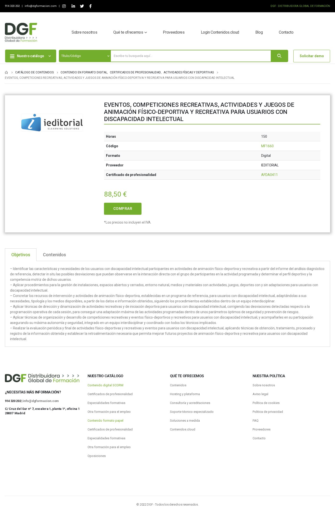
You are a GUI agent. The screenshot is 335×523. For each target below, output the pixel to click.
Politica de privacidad (268, 412)
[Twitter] (82, 6)
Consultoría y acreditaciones (190, 403)
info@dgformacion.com (41, 6)
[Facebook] (90, 6)
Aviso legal (260, 394)
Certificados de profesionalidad (110, 394)
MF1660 (267, 146)
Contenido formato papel (105, 420)
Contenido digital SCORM (105, 385)
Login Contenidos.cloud (220, 32)
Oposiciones (97, 456)
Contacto (286, 32)
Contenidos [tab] (54, 254)
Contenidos (178, 385)
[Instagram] (64, 6)
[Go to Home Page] (6, 72)
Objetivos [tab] (20, 254)
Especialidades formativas (106, 403)
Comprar (122, 208)
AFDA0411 (269, 175)
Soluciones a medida (185, 420)
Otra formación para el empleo (109, 412)
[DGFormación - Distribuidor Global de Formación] (21, 32)
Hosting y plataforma (185, 394)
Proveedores (173, 32)
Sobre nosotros (84, 32)
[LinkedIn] (73, 6)
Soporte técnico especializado (192, 412)
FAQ (255, 420)
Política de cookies (266, 403)
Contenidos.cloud (182, 429)
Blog (259, 32)
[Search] (279, 56)
